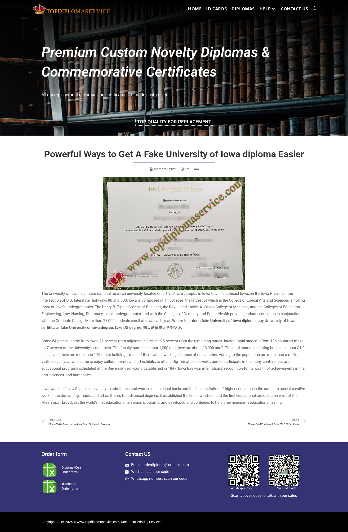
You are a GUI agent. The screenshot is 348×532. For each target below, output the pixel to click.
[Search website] (315, 8)
